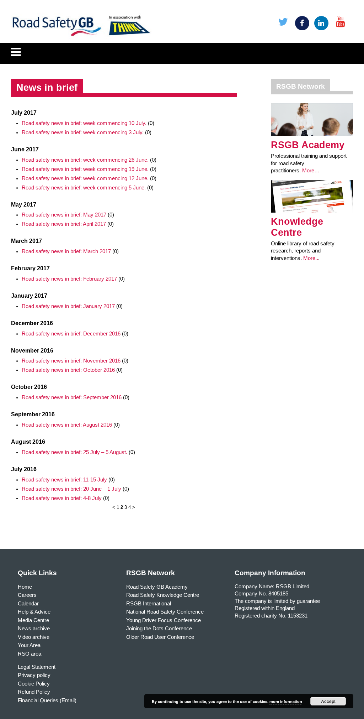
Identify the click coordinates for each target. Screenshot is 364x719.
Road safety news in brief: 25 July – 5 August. (74, 452)
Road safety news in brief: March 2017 (66, 251)
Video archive (33, 637)
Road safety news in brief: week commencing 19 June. (85, 169)
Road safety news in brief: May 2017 (64, 215)
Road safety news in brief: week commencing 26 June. (85, 160)
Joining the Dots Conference (159, 628)
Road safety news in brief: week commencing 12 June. (85, 178)
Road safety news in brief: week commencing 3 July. (83, 132)
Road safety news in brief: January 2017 (68, 306)
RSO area (29, 654)
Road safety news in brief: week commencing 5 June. (84, 188)
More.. (310, 258)
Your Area (29, 645)
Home (25, 587)
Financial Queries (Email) (47, 700)
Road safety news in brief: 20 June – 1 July (71, 489)
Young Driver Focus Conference (163, 620)
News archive (34, 628)
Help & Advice (34, 612)
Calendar (28, 603)
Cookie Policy (34, 684)
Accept (328, 701)
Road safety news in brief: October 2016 (68, 370)
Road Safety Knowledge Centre (162, 595)
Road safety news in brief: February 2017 (69, 279)
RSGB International (148, 603)
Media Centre (33, 620)
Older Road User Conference (160, 637)
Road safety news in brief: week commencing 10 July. (84, 123)
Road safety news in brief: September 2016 (72, 397)
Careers (27, 595)
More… (311, 170)
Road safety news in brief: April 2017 (64, 224)
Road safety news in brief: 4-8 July (62, 498)
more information (285, 701)
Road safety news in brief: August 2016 (67, 425)
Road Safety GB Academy (157, 587)
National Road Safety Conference (165, 612)
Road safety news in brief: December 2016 (71, 334)
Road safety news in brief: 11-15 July (64, 480)
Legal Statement (36, 667)
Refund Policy (34, 692)
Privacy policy (34, 675)
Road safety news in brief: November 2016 (71, 361)
